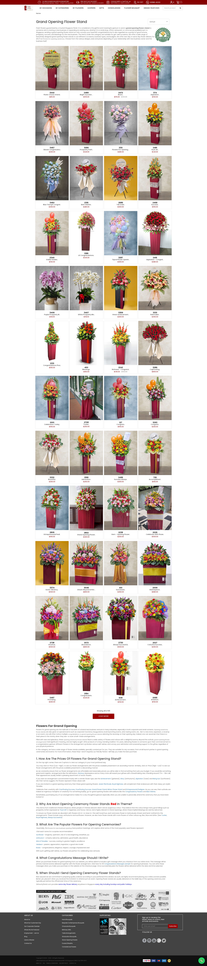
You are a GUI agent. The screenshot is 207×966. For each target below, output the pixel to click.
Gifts (101, 8)
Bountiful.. (52, 479)
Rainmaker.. (154, 314)
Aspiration (139, 779)
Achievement (106, 779)
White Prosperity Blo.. (86, 314)
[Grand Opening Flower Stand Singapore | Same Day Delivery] (37, 8)
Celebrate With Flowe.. (155, 534)
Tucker (164, 815)
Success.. (155, 204)
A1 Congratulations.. (86, 255)
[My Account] (172, 2)
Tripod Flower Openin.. (120, 259)
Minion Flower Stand (114, 789)
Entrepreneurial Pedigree (135, 789)
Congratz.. (155, 424)
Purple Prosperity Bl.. (52, 314)
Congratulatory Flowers (134, 792)
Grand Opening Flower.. (86, 535)
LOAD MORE (104, 716)
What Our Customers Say (32, 923)
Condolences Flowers (69, 947)
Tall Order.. (121, 204)
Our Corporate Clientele (31, 926)
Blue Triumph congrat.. (52, 204)
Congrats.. (121, 424)
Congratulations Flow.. (52, 365)
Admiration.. (86, 479)
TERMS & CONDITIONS (52, 963)
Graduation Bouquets (69, 936)
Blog (25, 936)
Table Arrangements (68, 933)
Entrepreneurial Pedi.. (52, 534)
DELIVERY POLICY (63, 963)
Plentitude (107, 784)
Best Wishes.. (86, 204)
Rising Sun (156, 779)
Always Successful (55, 817)
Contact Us (28, 943)
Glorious (81, 773)
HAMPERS (91, 8)
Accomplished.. (155, 479)
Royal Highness (117, 784)
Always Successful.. (120, 644)
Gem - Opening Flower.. (120, 534)
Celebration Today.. (52, 424)
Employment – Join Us (31, 933)
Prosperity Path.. (86, 149)
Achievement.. (120, 700)
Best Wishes (151, 792)
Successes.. (120, 589)
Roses (38, 848)
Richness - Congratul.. (120, 369)
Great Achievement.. (120, 314)
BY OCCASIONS (46, 8)
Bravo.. (120, 94)
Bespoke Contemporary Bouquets (73, 923)
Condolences (114, 8)
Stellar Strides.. (52, 259)
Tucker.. (86, 424)
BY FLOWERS (78, 8)
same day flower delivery (67, 884)
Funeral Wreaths (67, 943)
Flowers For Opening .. (120, 149)
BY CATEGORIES (62, 8)
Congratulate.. (86, 695)
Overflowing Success (67, 789)
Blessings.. (86, 369)
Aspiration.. (155, 94)
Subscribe (172, 926)
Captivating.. (155, 369)
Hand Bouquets (67, 919)
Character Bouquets (68, 926)
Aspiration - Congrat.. (155, 259)
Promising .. (52, 699)
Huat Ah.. (154, 149)
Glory (122, 779)
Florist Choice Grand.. (52, 94)
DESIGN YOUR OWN (151, 8)
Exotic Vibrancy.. (52, 589)
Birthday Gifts (66, 930)
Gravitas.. (52, 644)
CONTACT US (72, 963)
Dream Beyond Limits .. (86, 589)
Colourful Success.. (154, 644)
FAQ (44, 963)
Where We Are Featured (31, 930)
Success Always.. (120, 479)
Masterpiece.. (155, 589)
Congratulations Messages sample (117, 864)
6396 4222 (155, 2)
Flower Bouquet (132, 8)
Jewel (101, 784)
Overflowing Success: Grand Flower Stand (91, 789)
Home (38, 13)
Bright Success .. (86, 94)
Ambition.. (155, 699)
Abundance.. (86, 644)
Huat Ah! (63, 810)
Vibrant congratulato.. (52, 149)
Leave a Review (29, 940)
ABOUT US (38, 963)
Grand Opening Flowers (69, 940)
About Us (27, 919)
